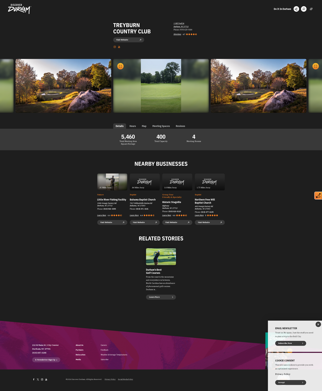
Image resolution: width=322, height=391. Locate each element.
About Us (79, 345)
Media (78, 359)
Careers (104, 345)
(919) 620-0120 (174, 211)
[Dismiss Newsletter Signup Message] (318, 324)
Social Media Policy (125, 379)
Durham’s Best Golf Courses (154, 271)
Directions (177, 34)
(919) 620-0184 (186, 30)
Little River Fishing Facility (111, 199)
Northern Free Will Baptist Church (205, 201)
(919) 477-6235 (207, 212)
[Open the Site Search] (304, 9)
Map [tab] (144, 126)
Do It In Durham (282, 9)
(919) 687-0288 (39, 352)
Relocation (80, 354)
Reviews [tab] (180, 126)
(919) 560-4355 (109, 209)
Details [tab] (120, 126)
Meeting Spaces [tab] (161, 126)
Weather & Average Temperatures (114, 354)
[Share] (296, 9)
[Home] (19, 9)
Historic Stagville (171, 202)
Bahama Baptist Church (143, 199)
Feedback (104, 350)
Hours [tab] (133, 126)
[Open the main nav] (311, 9)
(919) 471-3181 (142, 209)
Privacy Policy (110, 379)
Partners (79, 350)
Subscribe (104, 359)
